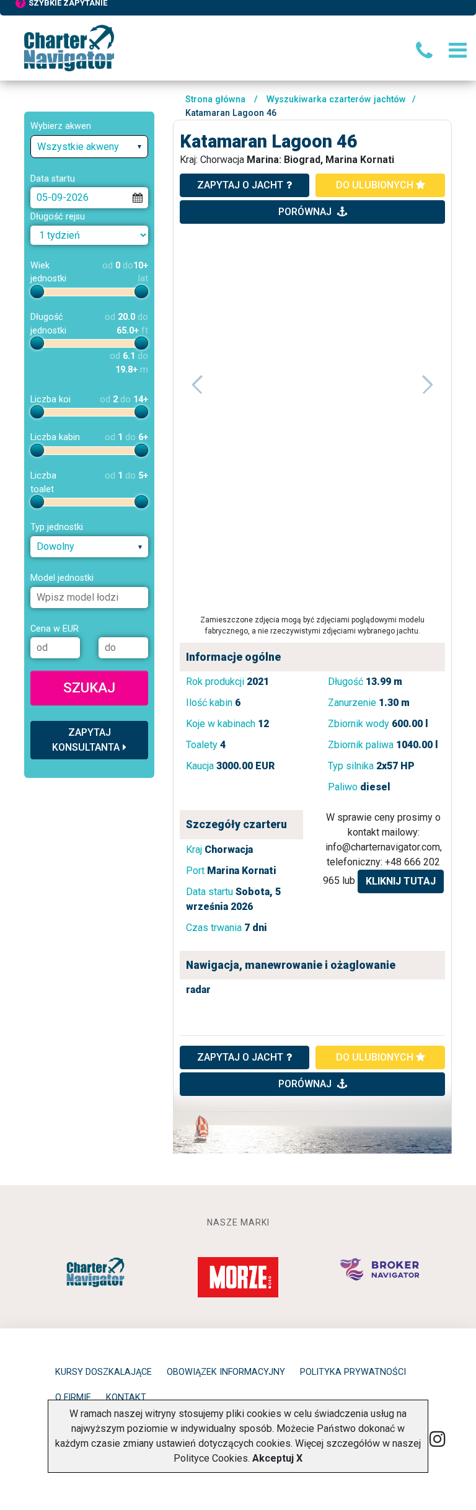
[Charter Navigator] (69, 47)
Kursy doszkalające (103, 1372)
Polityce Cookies (211, 1458)
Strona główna (215, 99)
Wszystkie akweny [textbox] (78, 146)
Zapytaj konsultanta (86, 739)
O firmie (73, 1397)
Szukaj (89, 687)
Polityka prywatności (353, 1372)
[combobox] (89, 146)
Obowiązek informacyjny (226, 1372)
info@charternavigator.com (382, 847)
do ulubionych (376, 185)
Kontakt (126, 1397)
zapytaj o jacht (240, 185)
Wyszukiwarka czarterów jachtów (336, 99)
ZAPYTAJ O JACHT (240, 1057)
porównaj (306, 212)
